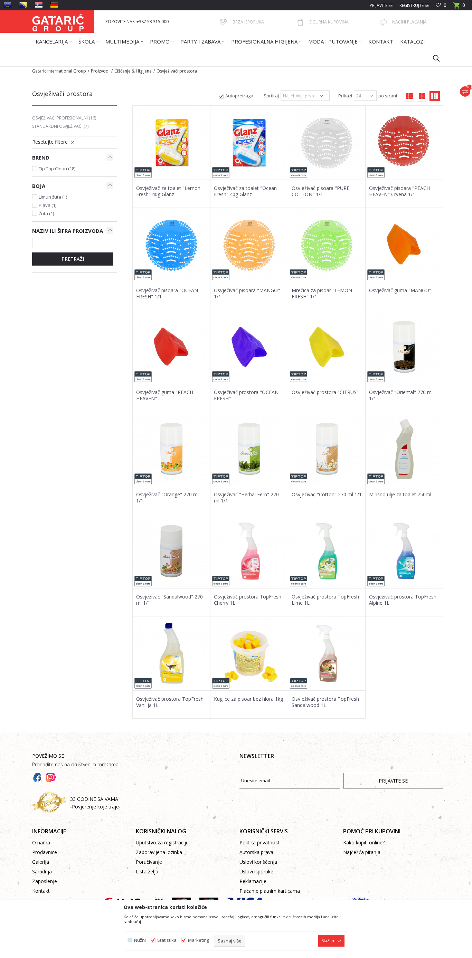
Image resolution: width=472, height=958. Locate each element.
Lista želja (147, 871)
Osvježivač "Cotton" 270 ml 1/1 (327, 494)
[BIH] (23, 5)
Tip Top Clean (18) (57, 168)
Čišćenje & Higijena (133, 71)
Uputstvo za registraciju (162, 842)
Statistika (167, 940)
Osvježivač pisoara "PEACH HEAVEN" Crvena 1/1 (399, 191)
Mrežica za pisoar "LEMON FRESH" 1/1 (322, 293)
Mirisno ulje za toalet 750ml (400, 494)
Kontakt (41, 891)
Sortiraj (271, 96)
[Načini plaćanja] (383, 22)
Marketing (198, 940)
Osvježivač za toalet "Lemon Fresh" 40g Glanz (168, 191)
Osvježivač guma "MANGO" (400, 290)
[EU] (7, 5)
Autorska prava (256, 852)
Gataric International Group (59, 71)
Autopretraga (239, 96)
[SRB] (39, 5)
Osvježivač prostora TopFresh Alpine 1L (402, 600)
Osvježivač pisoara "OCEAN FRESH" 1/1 (167, 293)
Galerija (40, 862)
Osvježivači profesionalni (64, 118)
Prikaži (345, 96)
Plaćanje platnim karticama (269, 891)
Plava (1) (47, 205)
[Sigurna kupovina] (300, 22)
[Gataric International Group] (58, 21)
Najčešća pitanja (361, 852)
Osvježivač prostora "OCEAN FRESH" (246, 395)
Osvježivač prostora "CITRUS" (325, 392)
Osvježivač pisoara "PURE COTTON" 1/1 (320, 191)
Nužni (140, 940)
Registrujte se (414, 5)
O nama (41, 842)
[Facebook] (37, 778)
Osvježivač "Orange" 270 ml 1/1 (167, 497)
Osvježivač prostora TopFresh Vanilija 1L (170, 702)
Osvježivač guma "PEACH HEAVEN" (164, 395)
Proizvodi (100, 71)
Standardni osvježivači (60, 126)
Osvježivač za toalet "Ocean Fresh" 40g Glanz (245, 191)
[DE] (54, 5)
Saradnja (42, 871)
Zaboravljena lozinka (159, 852)
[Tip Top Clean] (143, 172)
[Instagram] (51, 778)
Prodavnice (44, 852)
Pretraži (73, 259)
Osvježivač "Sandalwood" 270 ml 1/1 (169, 600)
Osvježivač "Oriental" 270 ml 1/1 (401, 395)
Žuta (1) (46, 213)
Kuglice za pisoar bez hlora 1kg (248, 699)
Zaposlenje (44, 881)
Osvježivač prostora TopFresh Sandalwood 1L (325, 702)
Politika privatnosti (260, 842)
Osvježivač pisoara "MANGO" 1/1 (247, 293)
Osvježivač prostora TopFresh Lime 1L (325, 600)
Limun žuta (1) (53, 197)
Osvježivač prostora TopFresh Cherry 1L (247, 600)
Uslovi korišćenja (258, 862)
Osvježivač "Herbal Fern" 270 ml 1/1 (246, 497)
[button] (433, 58)
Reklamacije (252, 881)
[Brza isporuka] (223, 22)
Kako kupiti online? (364, 842)
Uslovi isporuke (256, 871)
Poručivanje (149, 862)
